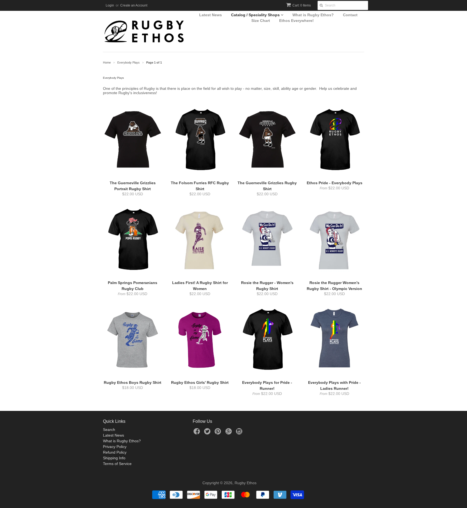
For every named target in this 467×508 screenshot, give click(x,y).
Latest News (210, 15)
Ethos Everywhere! (296, 20)
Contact (350, 15)
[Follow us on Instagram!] (240, 433)
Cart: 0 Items (301, 5)
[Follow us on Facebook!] (198, 433)
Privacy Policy (114, 446)
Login (110, 5)
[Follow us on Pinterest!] (219, 433)
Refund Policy (114, 452)
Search (109, 429)
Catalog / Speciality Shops (256, 15)
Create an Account (133, 5)
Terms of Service (117, 463)
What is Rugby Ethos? (313, 15)
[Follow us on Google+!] (229, 433)
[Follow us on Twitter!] (208, 433)
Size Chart (260, 20)
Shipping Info (114, 458)
